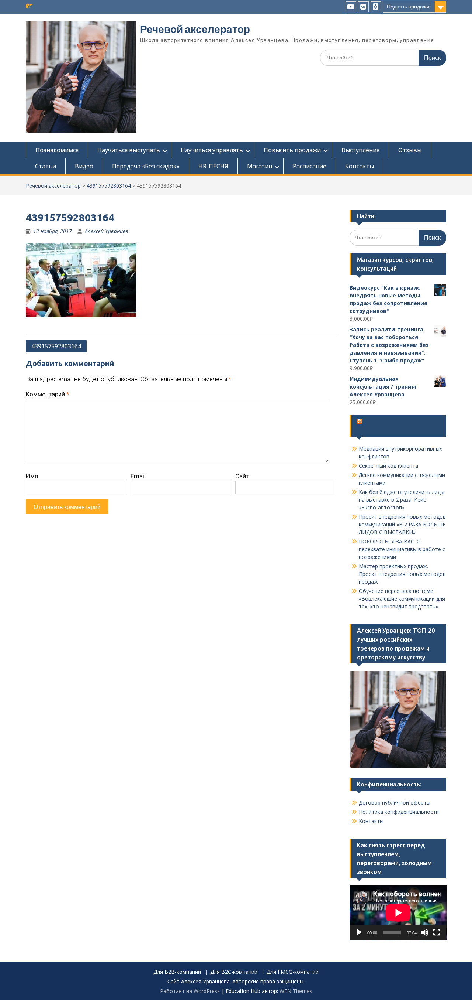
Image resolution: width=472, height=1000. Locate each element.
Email (138, 476)
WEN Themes (296, 990)
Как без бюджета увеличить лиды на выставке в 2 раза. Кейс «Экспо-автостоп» (401, 499)
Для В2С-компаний (233, 972)
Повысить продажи (292, 150)
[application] (398, 912)
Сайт (242, 476)
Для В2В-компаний (177, 972)
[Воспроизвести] (359, 932)
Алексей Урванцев (106, 231)
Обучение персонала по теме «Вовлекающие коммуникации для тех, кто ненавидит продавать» (402, 598)
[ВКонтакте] (363, 6)
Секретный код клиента (388, 465)
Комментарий (47, 394)
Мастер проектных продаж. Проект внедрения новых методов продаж (402, 574)
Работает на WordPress (190, 990)
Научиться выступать (128, 150)
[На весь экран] (436, 932)
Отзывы (409, 150)
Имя (32, 476)
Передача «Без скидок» (146, 166)
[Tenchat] (376, 6)
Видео (84, 166)
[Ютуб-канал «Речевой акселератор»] (351, 6)
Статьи (45, 166)
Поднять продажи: (409, 6)
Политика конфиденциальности (399, 811)
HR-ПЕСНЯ (213, 166)
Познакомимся (57, 150)
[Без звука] (424, 932)
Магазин (259, 166)
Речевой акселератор (195, 29)
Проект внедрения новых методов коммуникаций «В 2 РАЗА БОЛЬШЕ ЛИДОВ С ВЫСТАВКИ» (402, 524)
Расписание (309, 166)
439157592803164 (109, 185)
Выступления (360, 150)
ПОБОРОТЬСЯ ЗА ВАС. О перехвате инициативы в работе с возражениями (402, 549)
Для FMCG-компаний (293, 972)
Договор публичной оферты (394, 802)
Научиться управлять (212, 150)
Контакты (359, 166)
